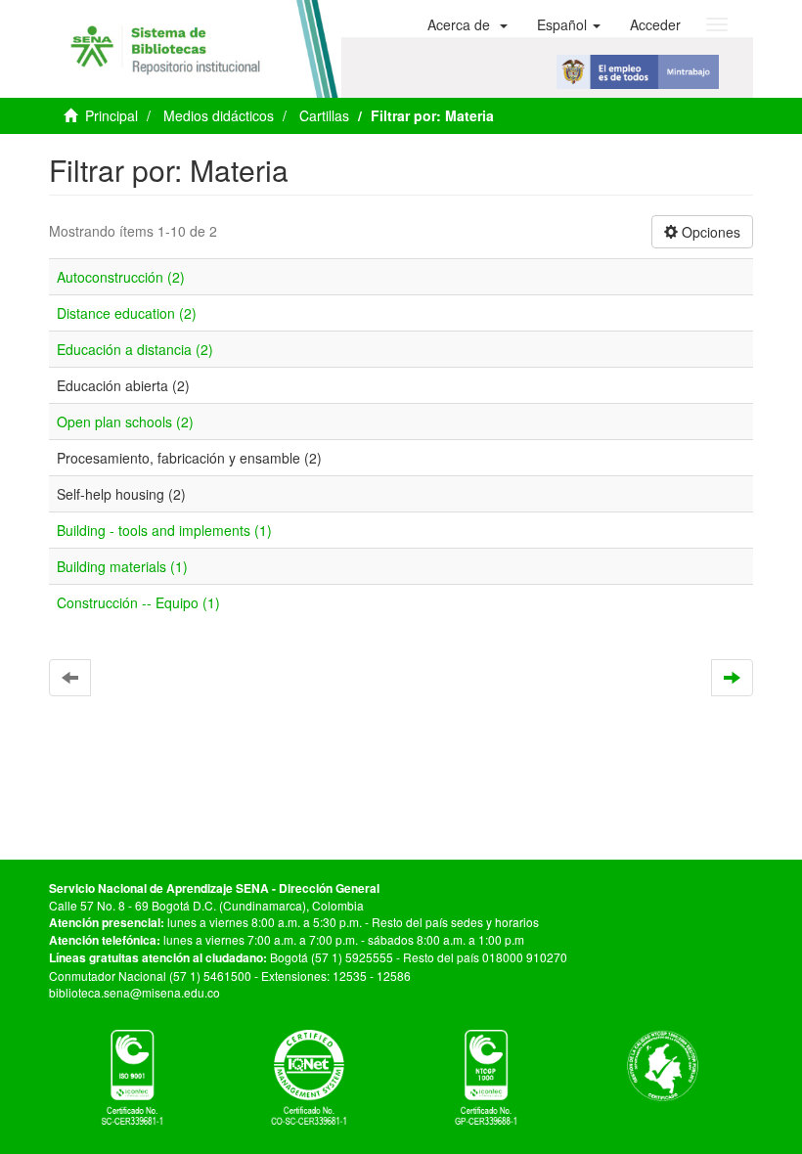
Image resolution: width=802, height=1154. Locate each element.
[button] (467, 24)
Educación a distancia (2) (135, 349)
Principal (111, 115)
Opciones (709, 232)
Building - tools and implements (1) (164, 530)
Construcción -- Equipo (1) (138, 602)
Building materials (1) (122, 566)
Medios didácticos (218, 115)
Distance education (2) (127, 313)
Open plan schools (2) (125, 421)
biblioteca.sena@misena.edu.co (134, 992)
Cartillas (324, 115)
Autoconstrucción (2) (121, 277)
